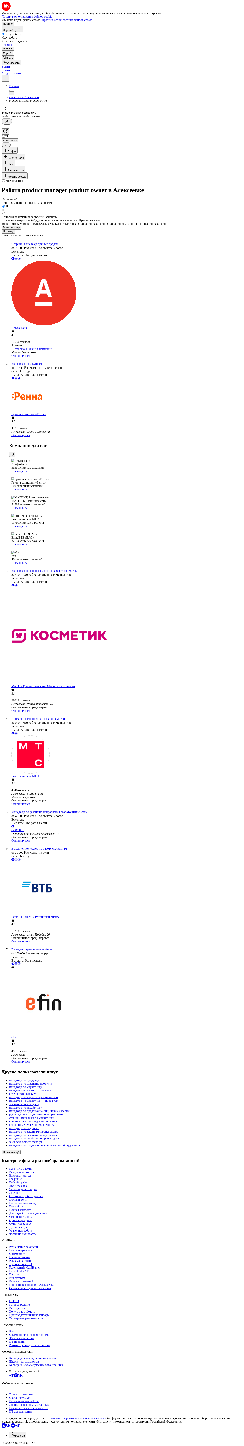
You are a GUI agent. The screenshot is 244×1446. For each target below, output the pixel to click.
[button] (6, 66)
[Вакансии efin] (125, 1002)
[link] (8, 57)
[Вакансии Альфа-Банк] (125, 293)
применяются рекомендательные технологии (77, 1418)
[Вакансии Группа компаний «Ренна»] (125, 396)
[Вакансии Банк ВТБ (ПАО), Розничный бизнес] (125, 888)
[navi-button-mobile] (5, 78)
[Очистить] (7, 121)
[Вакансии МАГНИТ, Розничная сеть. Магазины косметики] (125, 636)
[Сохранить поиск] (5, 131)
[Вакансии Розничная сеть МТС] (125, 754)
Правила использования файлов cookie (67, 20)
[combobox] (19, 113)
